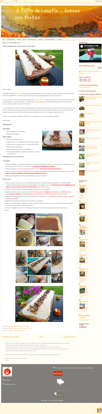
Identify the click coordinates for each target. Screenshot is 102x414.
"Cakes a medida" (39, 100)
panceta (19, 93)
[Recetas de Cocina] (59, 387)
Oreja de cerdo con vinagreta (93, 105)
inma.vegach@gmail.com (85, 316)
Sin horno (26, 328)
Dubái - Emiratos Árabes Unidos (17, 330)
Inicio (4, 39)
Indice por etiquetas (50, 39)
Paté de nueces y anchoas (92, 138)
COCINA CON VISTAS (83, 256)
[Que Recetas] (7, 380)
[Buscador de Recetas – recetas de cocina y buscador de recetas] (7, 376)
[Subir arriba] (99, 411)
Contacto (41, 39)
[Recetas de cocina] (57, 375)
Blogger (61, 400)
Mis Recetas (83, 215)
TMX (31, 328)
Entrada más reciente (11, 337)
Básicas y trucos (32, 39)
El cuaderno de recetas (84, 269)
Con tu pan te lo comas (84, 240)
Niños (10, 328)
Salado (19, 39)
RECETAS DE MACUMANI (83, 286)
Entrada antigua (70, 337)
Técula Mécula (89, 113)
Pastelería (15, 328)
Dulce (24, 39)
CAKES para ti (83, 203)
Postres (21, 328)
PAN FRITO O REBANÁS (83, 186)
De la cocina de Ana (84, 302)
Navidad (59, 39)
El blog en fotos (11, 39)
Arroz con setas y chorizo (92, 171)
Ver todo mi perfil (84, 320)
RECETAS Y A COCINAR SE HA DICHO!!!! (84, 228)
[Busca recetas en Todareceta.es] (9, 384)
